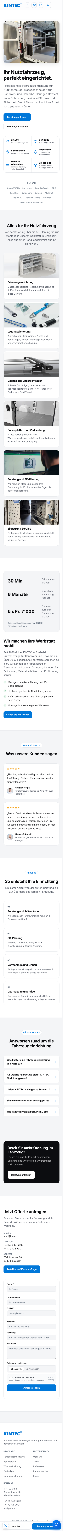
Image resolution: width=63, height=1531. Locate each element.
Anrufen (16, 1526)
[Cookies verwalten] (5, 1525)
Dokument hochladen (17, 1371)
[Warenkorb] (34, 5)
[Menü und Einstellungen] (27, 5)
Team (35, 1471)
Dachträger (9, 1481)
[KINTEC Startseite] (13, 5)
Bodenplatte (10, 1471)
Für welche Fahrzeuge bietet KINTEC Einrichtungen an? (28, 1084)
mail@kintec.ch (12, 1243)
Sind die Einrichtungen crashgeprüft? (28, 1108)
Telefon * (11, 1329)
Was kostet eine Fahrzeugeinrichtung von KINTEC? (28, 1069)
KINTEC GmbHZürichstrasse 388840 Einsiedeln (12, 1501)
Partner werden (39, 1481)
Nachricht (11, 1351)
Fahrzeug (11, 1340)
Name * (10, 1291)
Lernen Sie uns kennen (17, 714)
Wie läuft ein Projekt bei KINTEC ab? (27, 1119)
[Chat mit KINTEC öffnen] (54, 1524)
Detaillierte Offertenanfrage (22, 1277)
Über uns (36, 1466)
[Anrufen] (48, 5)
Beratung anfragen (17, 117)
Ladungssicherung (13, 1485)
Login (35, 1485)
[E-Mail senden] (40, 5)
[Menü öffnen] (56, 5)
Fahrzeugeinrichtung (14, 1466)
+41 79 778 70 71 (13, 1256)
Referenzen (38, 1476)
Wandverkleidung (12, 1476)
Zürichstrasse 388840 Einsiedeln (13, 1266)
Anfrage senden (30, 1397)
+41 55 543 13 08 (13, 1252)
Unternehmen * (14, 1305)
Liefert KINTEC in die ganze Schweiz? (28, 1097)
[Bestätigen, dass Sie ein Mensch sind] (11, 1387)
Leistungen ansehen (17, 126)
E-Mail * (10, 1316)
